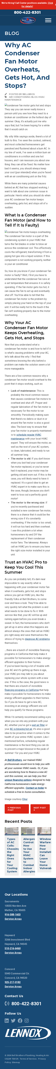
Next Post (40, 808)
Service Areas (13, 918)
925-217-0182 (13, 982)
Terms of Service (28, 1059)
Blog (12, 33)
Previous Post (14, 809)
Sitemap (16, 1062)
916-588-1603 (13, 914)
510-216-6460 (13, 948)
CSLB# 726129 (11, 1059)
